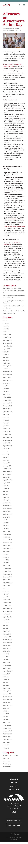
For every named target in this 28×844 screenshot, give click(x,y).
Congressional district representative (14, 226)
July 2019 (5, 554)
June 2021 (6, 488)
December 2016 (7, 639)
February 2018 (7, 602)
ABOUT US (14, 783)
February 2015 (7, 691)
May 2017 (5, 625)
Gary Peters (13, 219)
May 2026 (5, 326)
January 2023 (7, 434)
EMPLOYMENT (14, 786)
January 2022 (7, 468)
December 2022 (7, 437)
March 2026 (6, 332)
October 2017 (6, 614)
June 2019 (6, 557)
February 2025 (7, 366)
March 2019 (6, 565)
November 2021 (7, 474)
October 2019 (6, 545)
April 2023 (6, 426)
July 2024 (5, 386)
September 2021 (7, 480)
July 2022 (5, 451)
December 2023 (7, 403)
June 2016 (6, 654)
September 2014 (7, 705)
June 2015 (6, 679)
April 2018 (6, 597)
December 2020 (7, 505)
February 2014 (7, 725)
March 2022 (6, 463)
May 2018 (5, 594)
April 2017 (6, 628)
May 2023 (5, 423)
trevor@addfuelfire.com (9, 28)
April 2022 (6, 460)
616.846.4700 (14, 808)
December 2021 (7, 471)
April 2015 (6, 685)
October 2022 (6, 443)
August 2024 (6, 383)
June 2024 (6, 388)
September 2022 (7, 446)
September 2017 (7, 617)
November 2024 (7, 374)
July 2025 (5, 351)
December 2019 (7, 540)
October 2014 (6, 702)
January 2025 (7, 369)
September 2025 (7, 346)
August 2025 (6, 349)
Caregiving (6, 758)
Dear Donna (6, 761)
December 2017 (7, 608)
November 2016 (7, 642)
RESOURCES (14, 779)
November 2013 (7, 734)
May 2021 (5, 491)
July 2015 (5, 676)
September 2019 (7, 548)
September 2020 (7, 514)
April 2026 (6, 329)
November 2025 (7, 343)
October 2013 (6, 736)
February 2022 (7, 466)
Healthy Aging (7, 764)
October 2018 (6, 580)
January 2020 (7, 537)
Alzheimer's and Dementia (8, 30)
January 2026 (7, 337)
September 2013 (7, 739)
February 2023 (7, 431)
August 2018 (6, 585)
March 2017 (6, 631)
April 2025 (6, 360)
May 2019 (5, 560)
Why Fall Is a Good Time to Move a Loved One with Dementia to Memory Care (13, 291)
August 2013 (6, 742)
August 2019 (6, 551)
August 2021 (6, 483)
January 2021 (7, 503)
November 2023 (7, 406)
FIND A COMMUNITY (14, 820)
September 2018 (7, 582)
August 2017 (6, 620)
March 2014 (6, 722)
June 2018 (6, 591)
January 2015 (7, 694)
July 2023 (5, 417)
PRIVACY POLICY (14, 790)
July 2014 (5, 711)
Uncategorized (18, 30)
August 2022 (6, 448)
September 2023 (7, 411)
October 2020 (6, 511)
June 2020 (6, 523)
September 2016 (7, 648)
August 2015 (6, 674)
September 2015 (7, 671)
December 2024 (7, 371)
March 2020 (6, 531)
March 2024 (6, 394)
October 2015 (6, 668)
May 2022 (5, 457)
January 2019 (7, 571)
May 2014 (5, 716)
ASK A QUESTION (14, 825)
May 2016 (5, 657)
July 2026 (5, 320)
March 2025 (6, 363)
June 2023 (6, 420)
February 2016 (7, 665)
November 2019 (7, 543)
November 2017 (7, 611)
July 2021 (5, 485)
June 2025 (6, 354)
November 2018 (7, 577)
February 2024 (7, 397)
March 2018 (6, 600)
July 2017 (5, 622)
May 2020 (5, 525)
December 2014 (7, 697)
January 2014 (7, 728)
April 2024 (6, 391)
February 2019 (7, 568)
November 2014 (7, 699)
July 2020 (5, 520)
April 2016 (6, 659)
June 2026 (6, 323)
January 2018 (7, 605)
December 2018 (7, 574)
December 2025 (7, 340)
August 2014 (6, 708)
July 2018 (5, 588)
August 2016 (6, 651)
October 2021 (6, 477)
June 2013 (6, 748)
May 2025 (5, 357)
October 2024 (6, 377)
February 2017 (7, 634)
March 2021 (6, 497)
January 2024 (7, 400)
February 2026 (7, 334)
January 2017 (7, 637)
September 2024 (7, 380)
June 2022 (6, 454)
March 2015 (6, 688)
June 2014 (6, 714)
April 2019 (6, 562)
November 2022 (7, 440)
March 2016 (6, 662)
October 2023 (6, 409)
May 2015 (5, 682)
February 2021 (7, 500)
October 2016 (6, 645)
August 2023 (6, 414)
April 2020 (6, 528)
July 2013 (5, 745)
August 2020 (6, 517)
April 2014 (6, 719)
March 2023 (6, 428)
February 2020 (7, 534)
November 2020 (7, 508)
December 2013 (7, 731)
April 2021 (6, 494)
